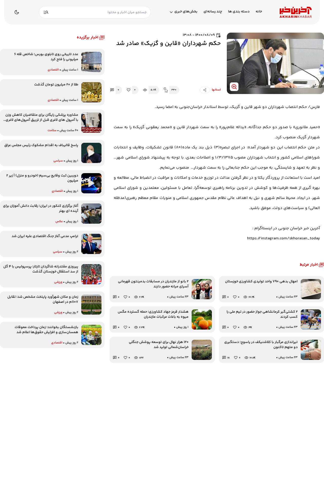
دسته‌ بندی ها (239, 11)
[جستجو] (46, 12)
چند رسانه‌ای (213, 11)
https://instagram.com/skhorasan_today (283, 238)
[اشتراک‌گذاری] (205, 90)
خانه (259, 11)
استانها (216, 90)
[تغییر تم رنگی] (16, 12)
